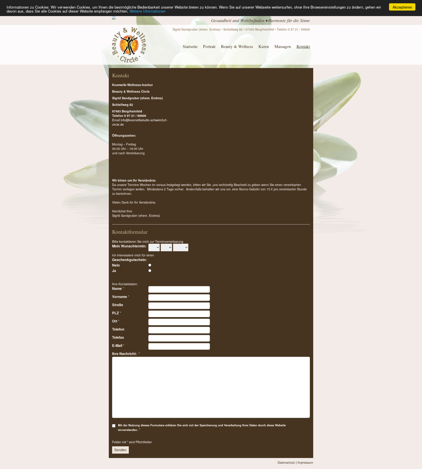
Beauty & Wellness (237, 46)
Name (118, 288)
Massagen (283, 46)
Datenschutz (286, 462)
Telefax (118, 337)
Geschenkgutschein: (129, 259)
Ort (115, 321)
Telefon (118, 329)
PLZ (116, 313)
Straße (117, 304)
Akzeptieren (402, 7)
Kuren (263, 46)
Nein (116, 265)
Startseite (190, 46)
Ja (114, 270)
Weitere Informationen (147, 11)
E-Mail (118, 345)
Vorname (120, 296)
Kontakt (303, 46)
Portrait (209, 46)
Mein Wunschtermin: (129, 246)
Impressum (305, 462)
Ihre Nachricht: (126, 353)
